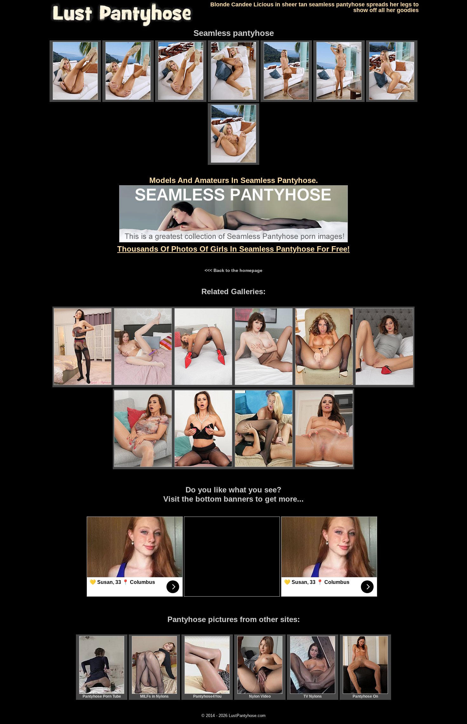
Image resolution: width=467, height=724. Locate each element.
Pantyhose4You (207, 696)
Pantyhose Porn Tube (102, 696)
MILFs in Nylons (154, 696)
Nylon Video (260, 696)
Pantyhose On (365, 696)
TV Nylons (312, 696)
